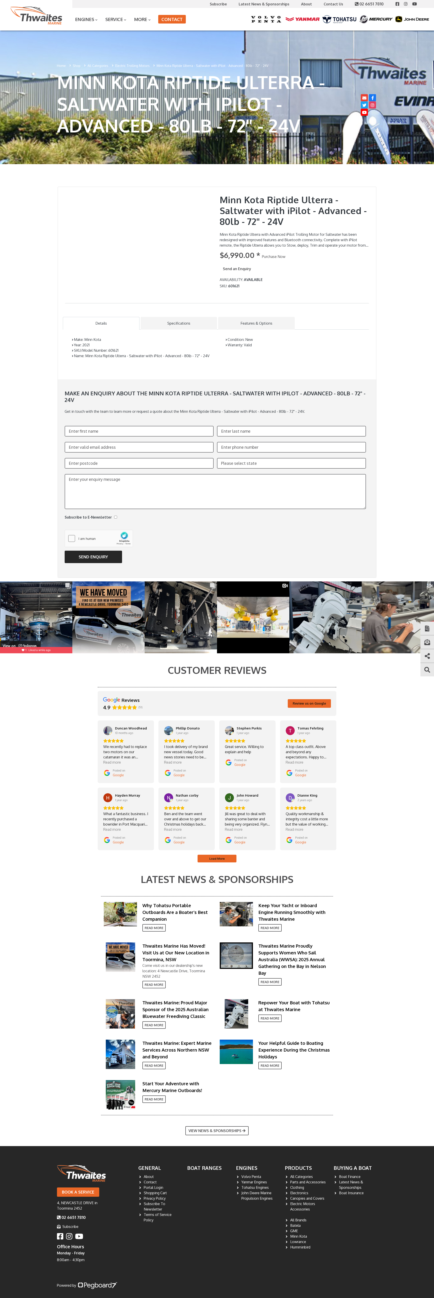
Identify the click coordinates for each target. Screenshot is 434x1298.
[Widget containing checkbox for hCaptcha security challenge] (99, 538)
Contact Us (333, 4)
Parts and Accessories (308, 1182)
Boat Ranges (204, 1168)
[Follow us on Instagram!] (408, 3)
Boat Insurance (351, 1193)
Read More (154, 928)
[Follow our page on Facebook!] (400, 3)
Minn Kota (298, 1236)
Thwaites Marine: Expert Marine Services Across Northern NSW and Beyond (177, 1050)
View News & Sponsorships (215, 1130)
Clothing (297, 1187)
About (306, 4)
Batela (295, 1225)
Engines (246, 1168)
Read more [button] (112, 762)
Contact (172, 19)
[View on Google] (107, 730)
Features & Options (256, 323)
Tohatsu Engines (255, 1187)
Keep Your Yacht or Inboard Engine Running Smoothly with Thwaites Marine (292, 912)
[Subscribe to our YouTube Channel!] (416, 3)
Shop (76, 66)
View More (119, 914)
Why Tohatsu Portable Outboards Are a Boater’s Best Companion (175, 912)
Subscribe (218, 4)
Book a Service (78, 1191)
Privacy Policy (155, 1198)
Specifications (178, 323)
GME (294, 1231)
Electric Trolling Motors (132, 66)
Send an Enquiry (237, 269)
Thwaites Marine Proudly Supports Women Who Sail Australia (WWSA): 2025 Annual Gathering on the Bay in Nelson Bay (292, 959)
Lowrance (298, 1241)
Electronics (299, 1193)
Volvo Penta (251, 1176)
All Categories (97, 66)
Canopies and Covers (307, 1198)
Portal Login (153, 1187)
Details (101, 323)
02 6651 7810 (372, 3)
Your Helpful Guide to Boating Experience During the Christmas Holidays (294, 1050)
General (149, 1168)
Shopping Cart (155, 1193)
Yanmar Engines (254, 1182)
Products (298, 1168)
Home (61, 66)
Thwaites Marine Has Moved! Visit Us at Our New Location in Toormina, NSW (175, 952)
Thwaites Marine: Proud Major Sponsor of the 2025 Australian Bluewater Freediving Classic (175, 1009)
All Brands (298, 1220)
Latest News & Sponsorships (264, 4)
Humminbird (300, 1247)
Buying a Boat (353, 1168)
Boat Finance (350, 1176)
